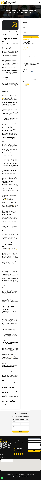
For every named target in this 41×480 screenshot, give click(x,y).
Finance (20, 7)
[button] (4, 15)
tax (8, 53)
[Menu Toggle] (39, 2)
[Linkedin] (22, 454)
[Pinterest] (20, 454)
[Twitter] (16, 454)
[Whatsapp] (2, 478)
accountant (12, 357)
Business (5, 199)
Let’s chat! (14, 389)
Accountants (13, 359)
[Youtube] (18, 454)
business (3, 98)
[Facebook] (14, 454)
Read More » (26, 77)
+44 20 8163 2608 (26, 47)
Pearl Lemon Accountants (4, 441)
